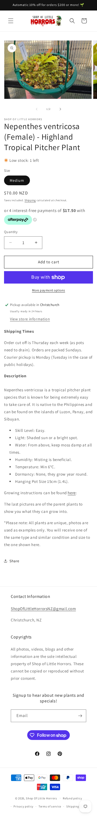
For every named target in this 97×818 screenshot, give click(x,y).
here (71, 492)
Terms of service (50, 806)
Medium (17, 180)
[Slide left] (37, 109)
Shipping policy (77, 806)
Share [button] (14, 560)
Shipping (30, 200)
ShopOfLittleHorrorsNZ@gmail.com (43, 608)
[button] (11, 21)
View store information (30, 319)
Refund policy (72, 798)
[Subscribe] (80, 715)
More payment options (48, 290)
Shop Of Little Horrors (41, 798)
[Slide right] (60, 109)
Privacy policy (23, 806)
